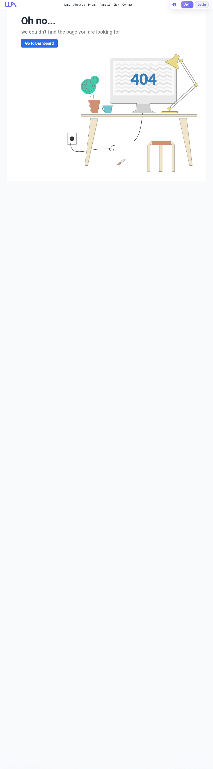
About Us (79, 4)
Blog (116, 4)
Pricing (92, 4)
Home (66, 4)
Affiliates (105, 4)
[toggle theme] (174, 4)
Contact (127, 4)
